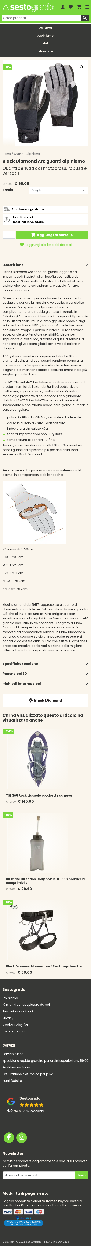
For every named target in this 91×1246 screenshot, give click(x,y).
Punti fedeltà (12, 1080)
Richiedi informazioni (22, 683)
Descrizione (13, 264)
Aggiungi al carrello (55, 235)
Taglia (8, 189)
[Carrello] (79, 7)
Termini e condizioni (18, 1011)
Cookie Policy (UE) (16, 1025)
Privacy (8, 1018)
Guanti (18, 154)
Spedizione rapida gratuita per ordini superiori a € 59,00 (45, 1060)
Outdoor (45, 27)
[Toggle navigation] (87, 7)
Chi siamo (10, 998)
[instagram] (21, 1137)
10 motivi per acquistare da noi (26, 1005)
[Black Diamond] (45, 700)
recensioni (33, 1110)
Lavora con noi (14, 1031)
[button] (81, 67)
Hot (45, 43)
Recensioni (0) (16, 673)
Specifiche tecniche (20, 663)
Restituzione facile (16, 1067)
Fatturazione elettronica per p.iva (28, 1074)
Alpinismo (45, 35)
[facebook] (9, 1137)
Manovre (45, 51)
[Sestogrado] (28, 7)
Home (7, 154)
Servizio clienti (13, 1054)
